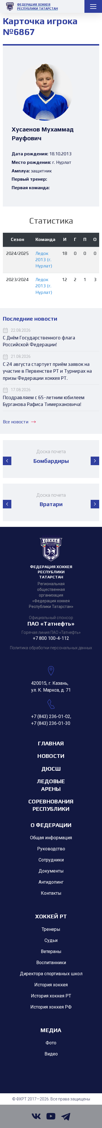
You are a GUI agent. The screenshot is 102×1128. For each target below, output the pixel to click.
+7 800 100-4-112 (51, 638)
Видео (51, 1054)
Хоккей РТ (51, 916)
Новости (50, 755)
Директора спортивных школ (51, 973)
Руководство (51, 848)
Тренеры (51, 929)
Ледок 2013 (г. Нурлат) (43, 260)
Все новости (15, 421)
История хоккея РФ (51, 1007)
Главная (51, 743)
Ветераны (51, 951)
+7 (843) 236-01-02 (50, 716)
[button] (7, 461)
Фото (51, 1042)
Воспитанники (51, 962)
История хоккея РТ (51, 996)
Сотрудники (51, 860)
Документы (51, 871)
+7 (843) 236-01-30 (50, 723)
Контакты (51, 893)
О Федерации (51, 825)
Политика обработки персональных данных (51, 648)
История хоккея (51, 984)
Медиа (51, 1030)
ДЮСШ (51, 768)
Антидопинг (51, 882)
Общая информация (51, 837)
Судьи (51, 940)
